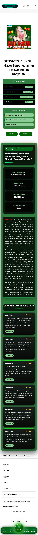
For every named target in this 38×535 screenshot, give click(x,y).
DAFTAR (26, 134)
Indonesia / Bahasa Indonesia (10, 506)
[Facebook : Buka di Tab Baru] (12, 516)
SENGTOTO (8, 219)
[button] (28, 6)
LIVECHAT (33, 531)
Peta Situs (24, 521)
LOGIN (12, 134)
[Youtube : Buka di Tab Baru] (25, 516)
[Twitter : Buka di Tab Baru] (17, 516)
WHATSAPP (26, 531)
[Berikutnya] (36, 37)
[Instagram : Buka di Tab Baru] (21, 516)
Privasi (12, 521)
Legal (18, 521)
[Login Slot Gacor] (5, 6)
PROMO (4, 531)
